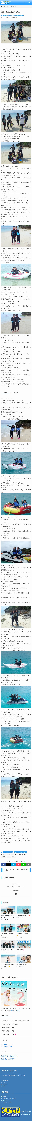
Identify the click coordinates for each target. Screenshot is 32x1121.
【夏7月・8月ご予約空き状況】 (10, 1024)
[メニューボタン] (29, 2)
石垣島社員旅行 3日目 (8, 1031)
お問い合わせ (4, 1100)
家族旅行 (4, 856)
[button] (3, 864)
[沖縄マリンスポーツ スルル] (6, 2)
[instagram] (16, 894)
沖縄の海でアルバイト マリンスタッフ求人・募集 (15, 1020)
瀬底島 (9, 856)
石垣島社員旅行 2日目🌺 (9, 1034)
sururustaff (16, 884)
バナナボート (14, 854)
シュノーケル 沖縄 (7, 15)
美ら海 (13, 856)
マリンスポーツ (22, 854)
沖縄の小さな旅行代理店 (7, 1059)
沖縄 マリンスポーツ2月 (18, 15)
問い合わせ (4, 1084)
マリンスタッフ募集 (6, 1046)
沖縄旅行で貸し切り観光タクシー (10, 1056)
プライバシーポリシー (7, 1102)
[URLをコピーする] (28, 864)
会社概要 (3, 1096)
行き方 (3, 1082)
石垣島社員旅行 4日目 (8, 1027)
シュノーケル (6, 854)
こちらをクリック (15, 1010)
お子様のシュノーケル (7, 1044)
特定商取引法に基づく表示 (8, 1098)
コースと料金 (4, 1080)
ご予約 (3, 1086)
